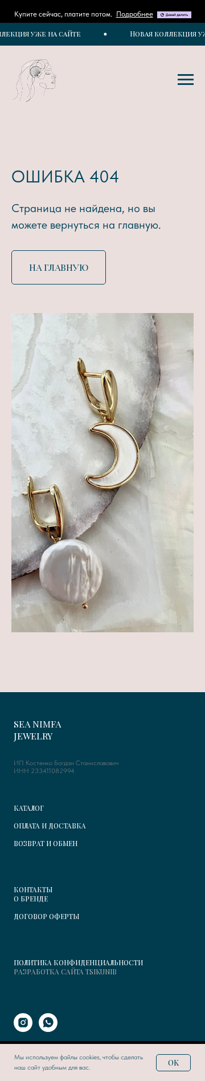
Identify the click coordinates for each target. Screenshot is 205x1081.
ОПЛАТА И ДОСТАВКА (50, 825)
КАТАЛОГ (29, 807)
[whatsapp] (48, 1029)
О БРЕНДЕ (31, 898)
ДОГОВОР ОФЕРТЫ (46, 916)
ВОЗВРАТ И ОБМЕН (45, 843)
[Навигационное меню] (186, 80)
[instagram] (23, 1029)
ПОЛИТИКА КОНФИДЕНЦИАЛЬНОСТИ (78, 962)
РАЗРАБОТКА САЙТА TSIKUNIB (65, 971)
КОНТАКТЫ (33, 889)
